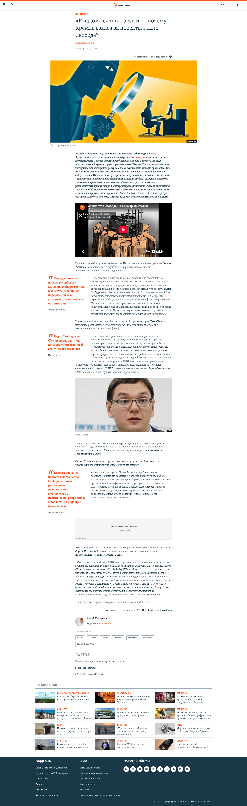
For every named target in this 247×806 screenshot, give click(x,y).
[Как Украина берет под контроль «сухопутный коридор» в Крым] (45, 697)
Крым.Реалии (104, 624)
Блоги (60, 725)
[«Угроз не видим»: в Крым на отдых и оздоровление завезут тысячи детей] (105, 729)
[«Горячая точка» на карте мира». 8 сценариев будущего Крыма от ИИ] (165, 729)
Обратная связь (87, 784)
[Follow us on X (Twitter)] (133, 769)
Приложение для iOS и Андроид (51, 773)
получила (140, 157)
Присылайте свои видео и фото (51, 768)
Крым (180, 725)
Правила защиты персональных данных (99, 795)
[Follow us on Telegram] (160, 769)
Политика (81, 14)
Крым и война (124, 693)
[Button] (140, 57)
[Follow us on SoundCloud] (167, 769)
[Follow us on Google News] (153, 769)
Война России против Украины (73, 693)
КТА (230, 5)
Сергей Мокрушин (85, 43)
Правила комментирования (93, 773)
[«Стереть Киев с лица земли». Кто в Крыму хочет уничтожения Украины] (105, 697)
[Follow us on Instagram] (146, 769)
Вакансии (84, 790)
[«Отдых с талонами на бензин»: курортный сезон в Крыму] (105, 713)
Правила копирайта (89, 779)
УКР (222, 5)
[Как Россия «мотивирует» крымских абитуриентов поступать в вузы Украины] (165, 697)
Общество (182, 693)
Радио (38, 784)
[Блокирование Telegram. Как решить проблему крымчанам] (45, 744)
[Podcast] (180, 769)
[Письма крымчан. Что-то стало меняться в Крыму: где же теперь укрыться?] (45, 729)
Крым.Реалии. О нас (89, 768)
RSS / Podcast (42, 790)
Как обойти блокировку (47, 795)
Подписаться (41, 779)
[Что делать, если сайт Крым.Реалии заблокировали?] (165, 744)
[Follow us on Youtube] (140, 769)
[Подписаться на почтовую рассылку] (187, 769)
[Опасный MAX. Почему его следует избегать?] (105, 744)
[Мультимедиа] (238, 5)
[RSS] (173, 769)
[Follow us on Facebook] (126, 769)
